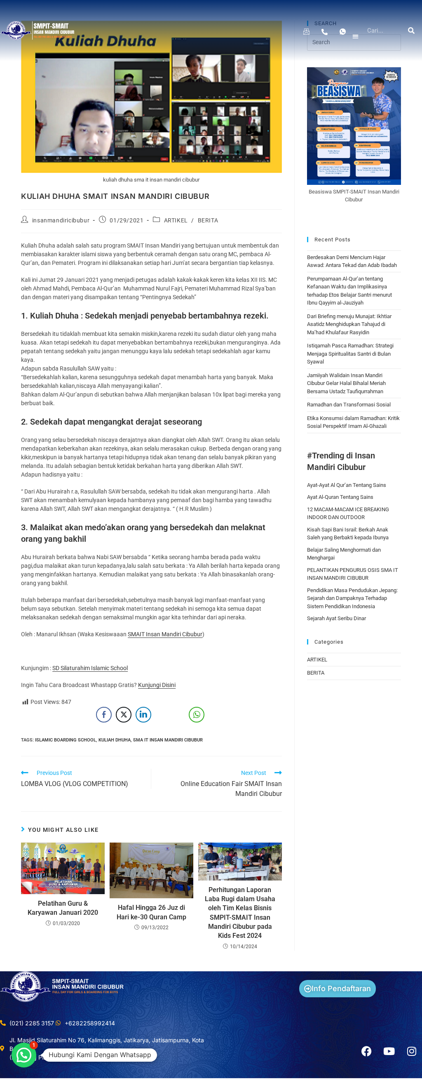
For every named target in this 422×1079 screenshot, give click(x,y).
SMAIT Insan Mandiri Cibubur (165, 634)
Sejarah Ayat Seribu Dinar (336, 618)
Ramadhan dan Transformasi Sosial (349, 404)
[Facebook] (366, 1051)
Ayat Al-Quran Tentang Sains (340, 497)
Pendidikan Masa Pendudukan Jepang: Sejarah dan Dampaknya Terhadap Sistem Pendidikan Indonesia (352, 598)
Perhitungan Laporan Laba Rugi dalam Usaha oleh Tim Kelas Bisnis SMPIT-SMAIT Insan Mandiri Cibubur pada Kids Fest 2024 (240, 913)
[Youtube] (389, 1051)
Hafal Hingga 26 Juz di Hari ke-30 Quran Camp (151, 912)
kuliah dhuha (114, 740)
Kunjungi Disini (157, 685)
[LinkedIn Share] (143, 714)
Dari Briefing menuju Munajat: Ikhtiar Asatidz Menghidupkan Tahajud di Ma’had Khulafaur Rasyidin (349, 324)
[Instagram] (411, 1051)
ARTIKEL (176, 220)
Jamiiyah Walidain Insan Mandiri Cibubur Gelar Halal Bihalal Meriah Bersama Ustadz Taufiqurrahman (346, 383)
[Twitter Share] (123, 714)
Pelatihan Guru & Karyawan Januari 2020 (63, 908)
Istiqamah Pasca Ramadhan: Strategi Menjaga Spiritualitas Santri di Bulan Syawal (350, 353)
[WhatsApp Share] (196, 714)
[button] (355, 36)
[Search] (411, 30)
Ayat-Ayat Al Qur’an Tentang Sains (346, 485)
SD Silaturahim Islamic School (90, 668)
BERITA (208, 220)
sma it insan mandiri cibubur (168, 740)
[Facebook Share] (104, 714)
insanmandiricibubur (60, 220)
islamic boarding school (65, 740)
